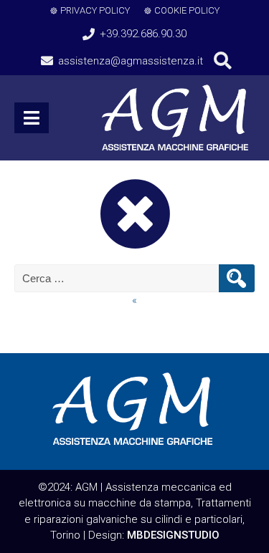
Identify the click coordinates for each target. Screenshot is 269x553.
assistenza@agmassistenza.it (130, 60)
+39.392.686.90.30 (143, 33)
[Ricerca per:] (118, 278)
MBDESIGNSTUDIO (173, 535)
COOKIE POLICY (187, 10)
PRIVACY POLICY (95, 10)
